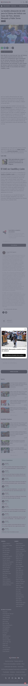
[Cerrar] (25, 329)
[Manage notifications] (25, 683)
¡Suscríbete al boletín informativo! (14, 355)
